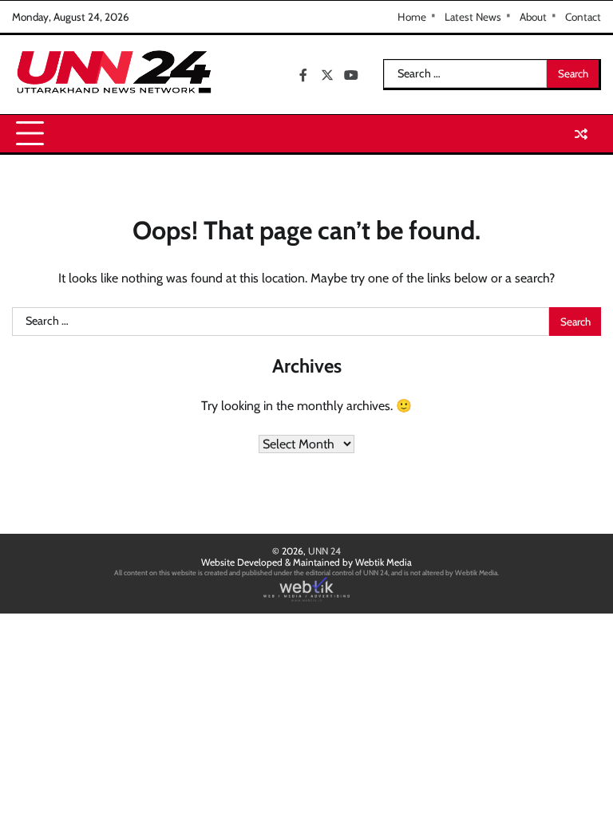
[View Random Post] (581, 134)
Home (411, 16)
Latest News (473, 16)
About (533, 16)
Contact (583, 16)
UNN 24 (324, 551)
